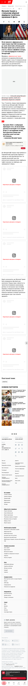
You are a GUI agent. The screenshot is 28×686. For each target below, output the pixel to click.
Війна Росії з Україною (10, 509)
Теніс (5, 608)
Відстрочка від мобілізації (10, 537)
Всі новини (7, 492)
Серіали (6, 572)
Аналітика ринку (8, 593)
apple (16, 640)
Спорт (5, 602)
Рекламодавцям (5, 472)
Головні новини (8, 494)
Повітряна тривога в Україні (10, 517)
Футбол (6, 606)
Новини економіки (9, 546)
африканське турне (14, 56)
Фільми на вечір (8, 568)
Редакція (4, 463)
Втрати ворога (7, 522)
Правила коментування (20, 466)
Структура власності (19, 475)
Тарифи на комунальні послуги (11, 553)
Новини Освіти (8, 577)
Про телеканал (5, 467)
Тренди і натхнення (8, 597)
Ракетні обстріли (8, 511)
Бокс (5, 604)
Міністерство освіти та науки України (13, 578)
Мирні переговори (8, 515)
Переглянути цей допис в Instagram (12, 184)
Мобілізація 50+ (7, 531)
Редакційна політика (6, 465)
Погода (5, 504)
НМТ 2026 (6, 582)
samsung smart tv (16, 644)
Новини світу (11, 6)
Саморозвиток (7, 584)
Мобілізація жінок (8, 533)
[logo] (9, 2)
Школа (5, 580)
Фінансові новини (8, 551)
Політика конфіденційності (6, 478)
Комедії (6, 570)
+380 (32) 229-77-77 (10, 664)
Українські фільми (8, 566)
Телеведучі (4, 470)
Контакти (17, 471)
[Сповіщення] (26, 2)
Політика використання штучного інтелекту (7, 481)
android (6, 640)
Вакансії (17, 473)
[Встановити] (14, 675)
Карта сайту (17, 480)
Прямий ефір (7, 498)
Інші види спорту (8, 612)
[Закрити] (25, 672)
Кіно (5, 562)
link (15, 445)
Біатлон (6, 610)
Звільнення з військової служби (11, 529)
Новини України (8, 496)
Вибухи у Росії (7, 520)
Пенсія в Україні (8, 557)
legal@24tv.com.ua (18, 666)
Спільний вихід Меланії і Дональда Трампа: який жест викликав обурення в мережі (14, 97)
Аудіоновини (7, 502)
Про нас (3, 460)
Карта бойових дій (8, 513)
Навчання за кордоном (9, 586)
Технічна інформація (19, 468)
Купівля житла (7, 595)
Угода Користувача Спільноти (19, 463)
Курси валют (7, 549)
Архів (16, 478)
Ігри (16, 483)
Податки (6, 555)
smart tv (6, 644)
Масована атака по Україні (10, 519)
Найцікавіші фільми (9, 564)
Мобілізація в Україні (10, 527)
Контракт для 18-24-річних (10, 535)
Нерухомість (7, 591)
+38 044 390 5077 (19, 439)
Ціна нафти (6, 547)
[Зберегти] (24, 22)
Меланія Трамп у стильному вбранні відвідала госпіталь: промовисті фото (20, 6)
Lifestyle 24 (4, 6)
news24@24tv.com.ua (7, 439)
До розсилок (9, 631)
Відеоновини (7, 500)
